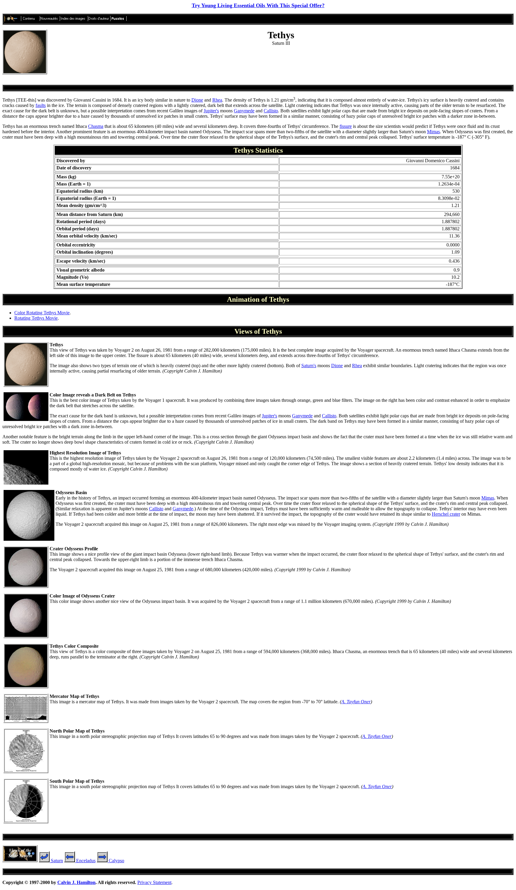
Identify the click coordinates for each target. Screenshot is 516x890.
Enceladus (85, 860)
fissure (346, 126)
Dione (197, 99)
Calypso (116, 860)
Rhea (217, 99)
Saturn (56, 860)
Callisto (271, 110)
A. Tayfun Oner (356, 701)
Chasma (95, 126)
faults (41, 105)
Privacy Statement (154, 882)
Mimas (433, 131)
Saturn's (308, 365)
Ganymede (244, 110)
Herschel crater (446, 514)
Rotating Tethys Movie (36, 318)
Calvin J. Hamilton (76, 882)
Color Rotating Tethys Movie (42, 312)
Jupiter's (211, 110)
